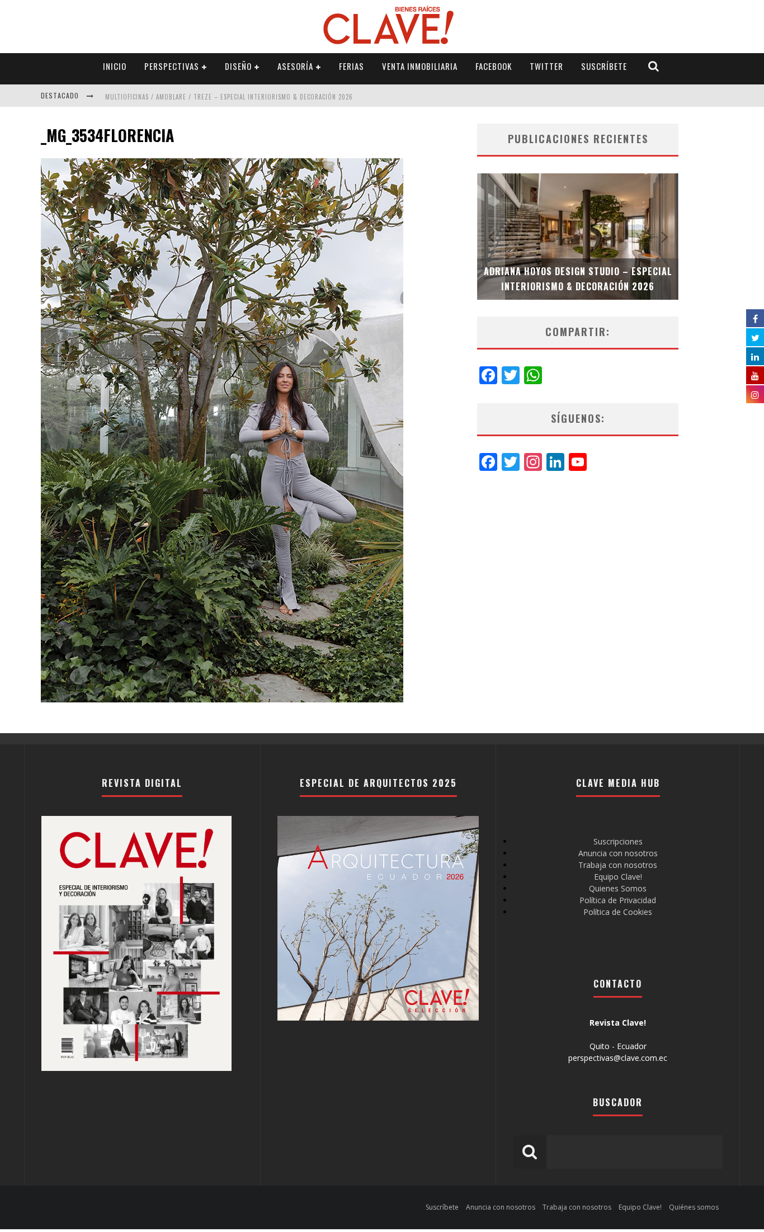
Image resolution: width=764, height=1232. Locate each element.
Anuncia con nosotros (618, 853)
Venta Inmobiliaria (420, 66)
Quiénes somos (694, 1207)
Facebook (493, 66)
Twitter (546, 66)
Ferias (351, 66)
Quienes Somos (618, 888)
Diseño (238, 66)
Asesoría (295, 66)
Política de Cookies (617, 912)
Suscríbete (604, 66)
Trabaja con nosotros (617, 865)
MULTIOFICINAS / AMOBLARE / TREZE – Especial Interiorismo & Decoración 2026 (229, 96)
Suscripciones (618, 841)
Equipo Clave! (618, 876)
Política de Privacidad (617, 900)
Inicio (114, 66)
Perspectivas (171, 66)
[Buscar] (654, 66)
